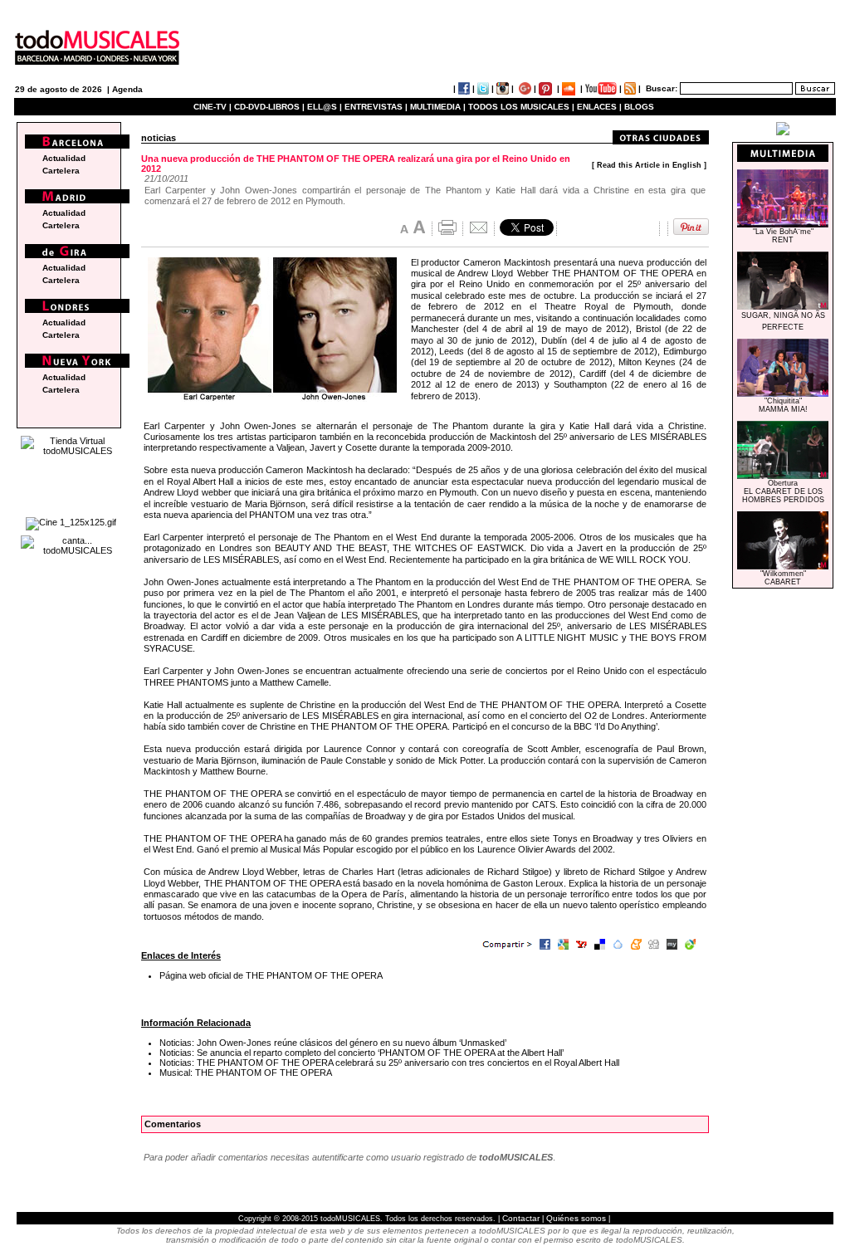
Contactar (521, 1218)
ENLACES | (599, 106)
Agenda (127, 89)
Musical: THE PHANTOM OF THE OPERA (245, 1072)
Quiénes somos (576, 1218)
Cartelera (61, 170)
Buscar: (661, 88)
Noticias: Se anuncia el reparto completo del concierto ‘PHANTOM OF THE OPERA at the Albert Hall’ (361, 1053)
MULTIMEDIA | (438, 106)
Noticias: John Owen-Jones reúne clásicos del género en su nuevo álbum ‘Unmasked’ (332, 1043)
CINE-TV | (213, 106)
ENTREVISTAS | (376, 106)
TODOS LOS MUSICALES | (521, 106)
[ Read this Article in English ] (649, 165)
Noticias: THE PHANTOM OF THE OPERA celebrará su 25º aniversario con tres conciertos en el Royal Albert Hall (389, 1063)
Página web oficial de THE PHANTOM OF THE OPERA (271, 975)
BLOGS (639, 106)
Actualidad (63, 158)
